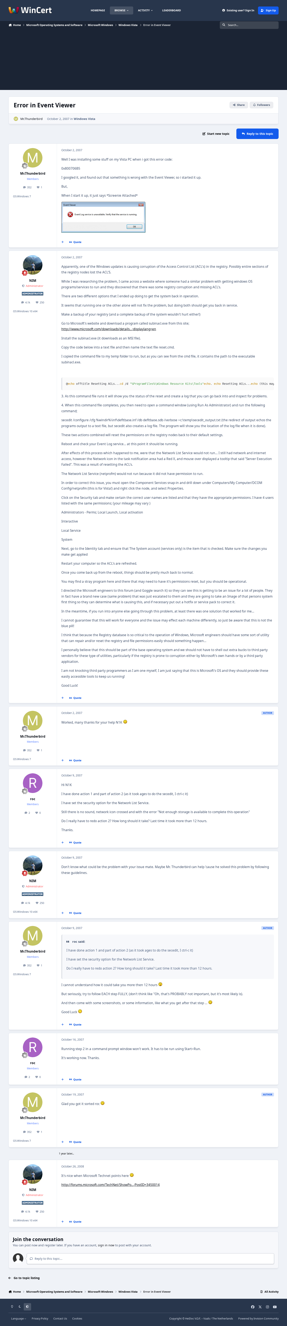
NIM (32, 280)
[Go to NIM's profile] (33, 265)
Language (17, 1318)
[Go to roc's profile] (33, 783)
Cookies (77, 1318)
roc (32, 799)
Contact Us (60, 1318)
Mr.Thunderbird (31, 119)
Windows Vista (84, 119)
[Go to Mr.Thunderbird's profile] (16, 119)
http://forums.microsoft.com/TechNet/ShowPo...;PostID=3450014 (110, 1185)
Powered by (258, 1318)
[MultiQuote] (63, 242)
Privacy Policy (40, 1318)
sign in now (106, 1245)
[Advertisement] (143, 60)
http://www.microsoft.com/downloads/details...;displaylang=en (108, 329)
